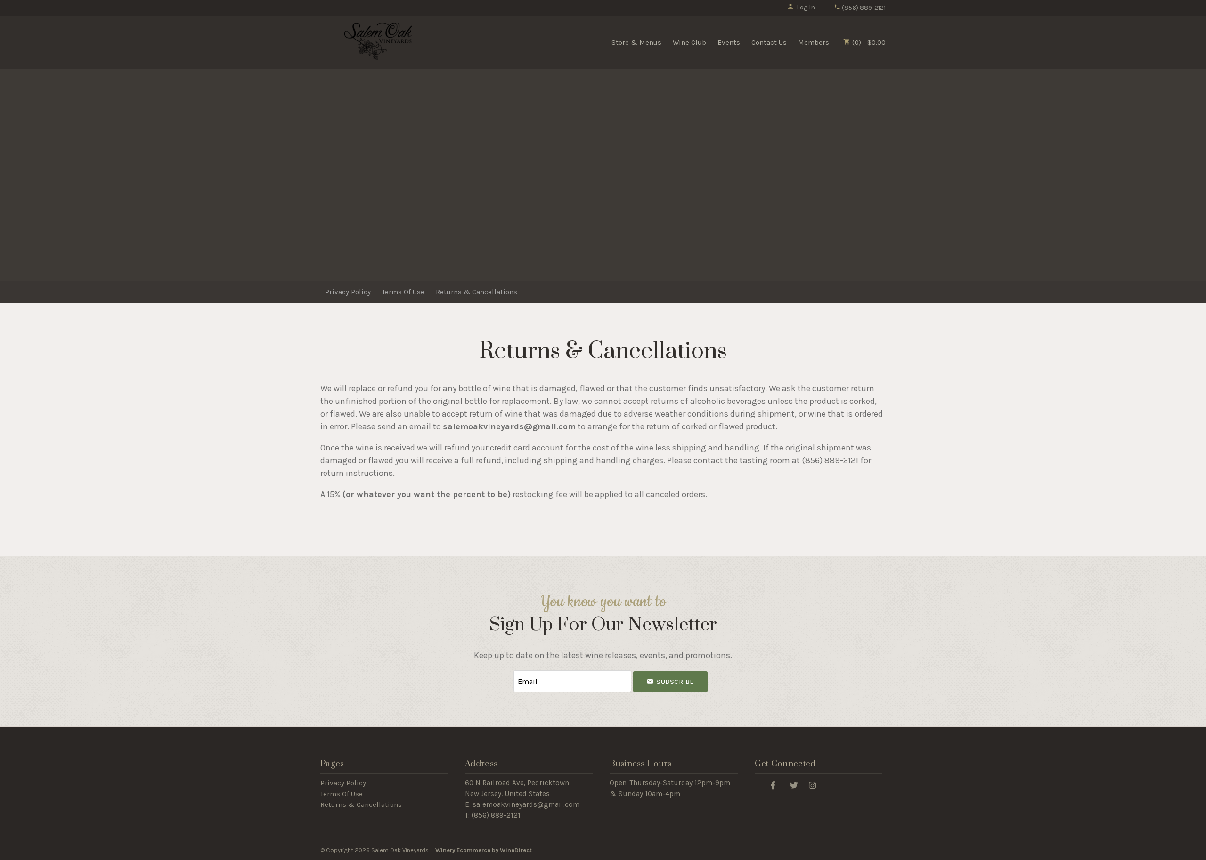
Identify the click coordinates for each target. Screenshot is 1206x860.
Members (813, 42)
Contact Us (769, 42)
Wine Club (689, 42)
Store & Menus (636, 42)
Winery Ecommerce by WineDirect (483, 849)
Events (728, 42)
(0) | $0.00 (868, 42)
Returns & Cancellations (476, 292)
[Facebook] (773, 785)
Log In (806, 7)
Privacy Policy (348, 292)
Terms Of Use (403, 292)
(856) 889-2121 (863, 8)
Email (505, 672)
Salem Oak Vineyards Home (378, 41)
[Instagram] (812, 785)
